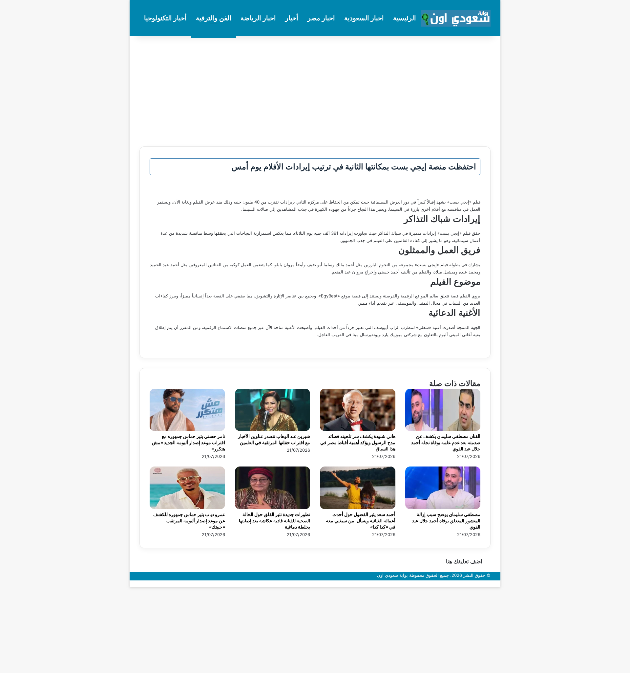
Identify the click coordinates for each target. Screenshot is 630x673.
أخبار (291, 18)
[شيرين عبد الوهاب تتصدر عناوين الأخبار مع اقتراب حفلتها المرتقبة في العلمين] (272, 429)
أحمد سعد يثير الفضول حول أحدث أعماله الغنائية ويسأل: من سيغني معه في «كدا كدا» (360, 520)
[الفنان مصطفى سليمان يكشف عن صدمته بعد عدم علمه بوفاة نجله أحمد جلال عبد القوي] (443, 429)
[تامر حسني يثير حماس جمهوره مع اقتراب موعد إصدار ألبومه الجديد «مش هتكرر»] (187, 429)
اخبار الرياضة (258, 18)
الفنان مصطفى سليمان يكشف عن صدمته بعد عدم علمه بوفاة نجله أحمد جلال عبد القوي (445, 442)
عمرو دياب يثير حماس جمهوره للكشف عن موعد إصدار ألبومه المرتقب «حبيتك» (189, 520)
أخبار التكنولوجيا (165, 18)
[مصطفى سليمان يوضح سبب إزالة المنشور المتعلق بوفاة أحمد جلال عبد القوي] (443, 507)
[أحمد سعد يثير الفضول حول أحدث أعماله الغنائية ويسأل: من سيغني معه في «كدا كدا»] (357, 507)
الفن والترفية (213, 18)
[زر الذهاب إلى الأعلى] (498, 583)
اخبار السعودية (364, 18)
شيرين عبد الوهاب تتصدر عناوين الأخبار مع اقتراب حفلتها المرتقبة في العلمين (274, 439)
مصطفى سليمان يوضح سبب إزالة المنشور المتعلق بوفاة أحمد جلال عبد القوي (446, 520)
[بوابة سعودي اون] (456, 18)
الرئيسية (404, 18)
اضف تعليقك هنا (464, 561)
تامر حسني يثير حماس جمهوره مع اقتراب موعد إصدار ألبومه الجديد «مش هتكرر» (188, 442)
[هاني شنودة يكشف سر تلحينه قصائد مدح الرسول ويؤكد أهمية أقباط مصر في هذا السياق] (357, 429)
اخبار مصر (321, 18)
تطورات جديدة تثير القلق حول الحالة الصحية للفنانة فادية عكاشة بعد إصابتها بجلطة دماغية (274, 520)
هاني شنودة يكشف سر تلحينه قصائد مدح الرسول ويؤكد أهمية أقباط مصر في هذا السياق (357, 442)
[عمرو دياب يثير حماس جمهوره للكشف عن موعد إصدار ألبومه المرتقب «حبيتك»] (187, 507)
